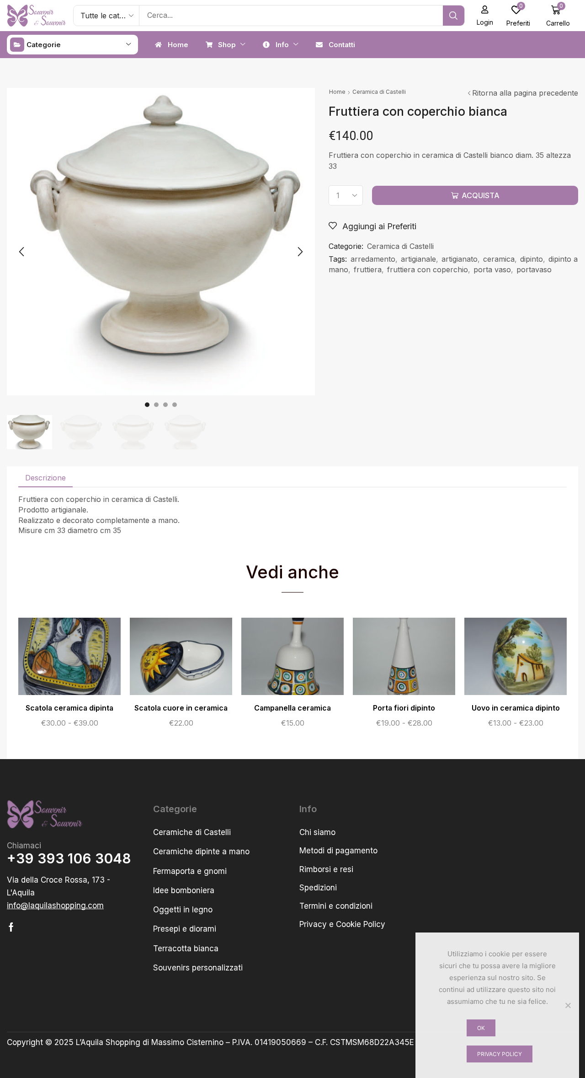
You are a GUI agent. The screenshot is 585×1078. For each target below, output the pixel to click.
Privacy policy (499, 1054)
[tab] (45, 478)
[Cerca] (453, 15)
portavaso (534, 269)
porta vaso (492, 269)
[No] (567, 1005)
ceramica (499, 259)
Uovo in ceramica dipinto (516, 708)
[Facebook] (11, 927)
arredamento (373, 259)
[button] (485, 15)
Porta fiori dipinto (404, 708)
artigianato (459, 259)
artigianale (418, 259)
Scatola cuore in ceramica (181, 708)
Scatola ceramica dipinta (69, 708)
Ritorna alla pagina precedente (525, 92)
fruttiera (368, 269)
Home (337, 91)
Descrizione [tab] (45, 477)
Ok (481, 1027)
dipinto (531, 259)
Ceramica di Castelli (379, 91)
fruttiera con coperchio (427, 269)
